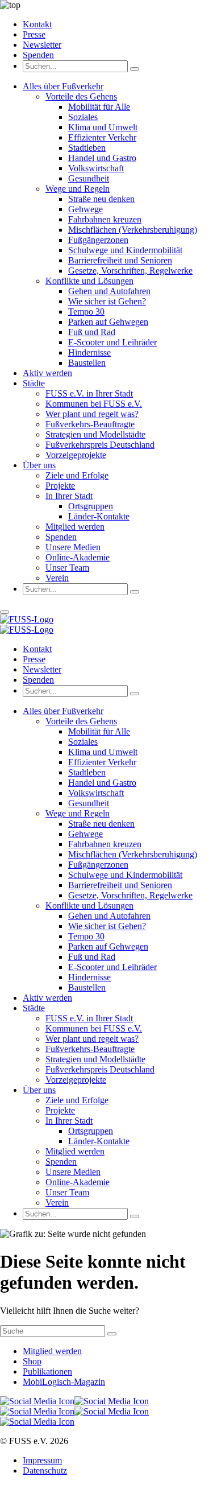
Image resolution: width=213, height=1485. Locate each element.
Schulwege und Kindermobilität (125, 250)
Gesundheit (88, 178)
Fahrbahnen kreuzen (104, 219)
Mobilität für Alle (99, 107)
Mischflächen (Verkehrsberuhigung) (132, 229)
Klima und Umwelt (102, 127)
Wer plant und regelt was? (92, 414)
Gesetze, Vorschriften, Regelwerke (130, 270)
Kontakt (37, 24)
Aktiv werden (47, 373)
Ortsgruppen (90, 506)
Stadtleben (87, 147)
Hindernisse (89, 352)
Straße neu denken (101, 199)
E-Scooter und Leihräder (112, 342)
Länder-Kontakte (99, 516)
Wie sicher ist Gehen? (107, 301)
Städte (34, 383)
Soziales (83, 117)
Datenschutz (45, 1470)
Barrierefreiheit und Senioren (120, 260)
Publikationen (47, 1371)
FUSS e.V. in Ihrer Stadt (89, 393)
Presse (34, 34)
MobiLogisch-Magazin (64, 1382)
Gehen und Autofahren (109, 291)
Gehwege (85, 209)
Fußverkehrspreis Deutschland (99, 444)
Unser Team (67, 567)
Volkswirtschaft (96, 168)
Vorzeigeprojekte (75, 455)
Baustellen (87, 363)
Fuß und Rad (91, 332)
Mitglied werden (75, 526)
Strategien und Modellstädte (95, 434)
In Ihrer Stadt (69, 496)
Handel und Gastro (102, 158)
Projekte (60, 485)
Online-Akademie (77, 557)
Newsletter (42, 45)
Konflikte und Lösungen (89, 281)
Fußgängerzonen (98, 240)
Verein (57, 578)
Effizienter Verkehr (102, 137)
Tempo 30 (86, 311)
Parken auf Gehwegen (108, 322)
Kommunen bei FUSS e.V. (93, 404)
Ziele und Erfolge (76, 475)
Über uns (39, 465)
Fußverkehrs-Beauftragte (90, 424)
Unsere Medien (73, 547)
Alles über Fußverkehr (63, 86)
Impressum (42, 1460)
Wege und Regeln (77, 188)
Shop (32, 1361)
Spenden (38, 55)
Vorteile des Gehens (81, 96)
